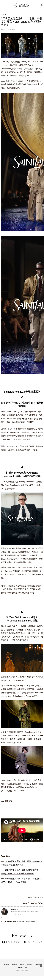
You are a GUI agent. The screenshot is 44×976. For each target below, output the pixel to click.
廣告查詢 (14, 964)
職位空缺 (29, 964)
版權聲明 (37, 964)
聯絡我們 (22, 964)
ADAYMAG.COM (22, 967)
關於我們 (6, 964)
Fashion (3, 14)
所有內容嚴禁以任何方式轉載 (26, 921)
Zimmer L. (4, 29)
